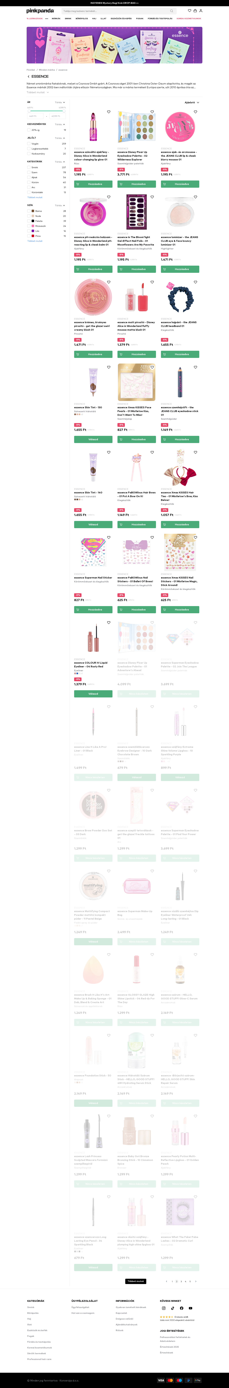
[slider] (29, 111)
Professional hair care (39, 1359)
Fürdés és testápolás (39, 1342)
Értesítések (166, 1353)
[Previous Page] (166, 1281)
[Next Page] (196, 1281)
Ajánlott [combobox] (190, 102)
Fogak (30, 1336)
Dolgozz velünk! (124, 1319)
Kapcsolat (121, 1313)
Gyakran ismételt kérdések (131, 1307)
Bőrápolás (32, 1313)
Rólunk (119, 1330)
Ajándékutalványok (126, 1325)
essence (62, 70)
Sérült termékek (36, 1353)
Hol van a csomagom (83, 1313)
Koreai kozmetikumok (39, 1348)
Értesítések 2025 (169, 1347)
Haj (29, 1319)
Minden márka (47, 70)
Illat (29, 1325)
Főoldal (32, 70)
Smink (30, 1307)
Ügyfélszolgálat (80, 1307)
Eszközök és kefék (37, 1330)
